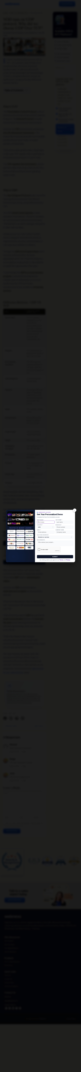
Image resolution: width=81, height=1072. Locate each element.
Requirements (41, 539)
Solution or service (43, 534)
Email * (39, 529)
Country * (40, 524)
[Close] (74, 510)
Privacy (68, 560)
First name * (40, 519)
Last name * (59, 519)
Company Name (60, 529)
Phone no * (59, 524)
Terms (61, 560)
